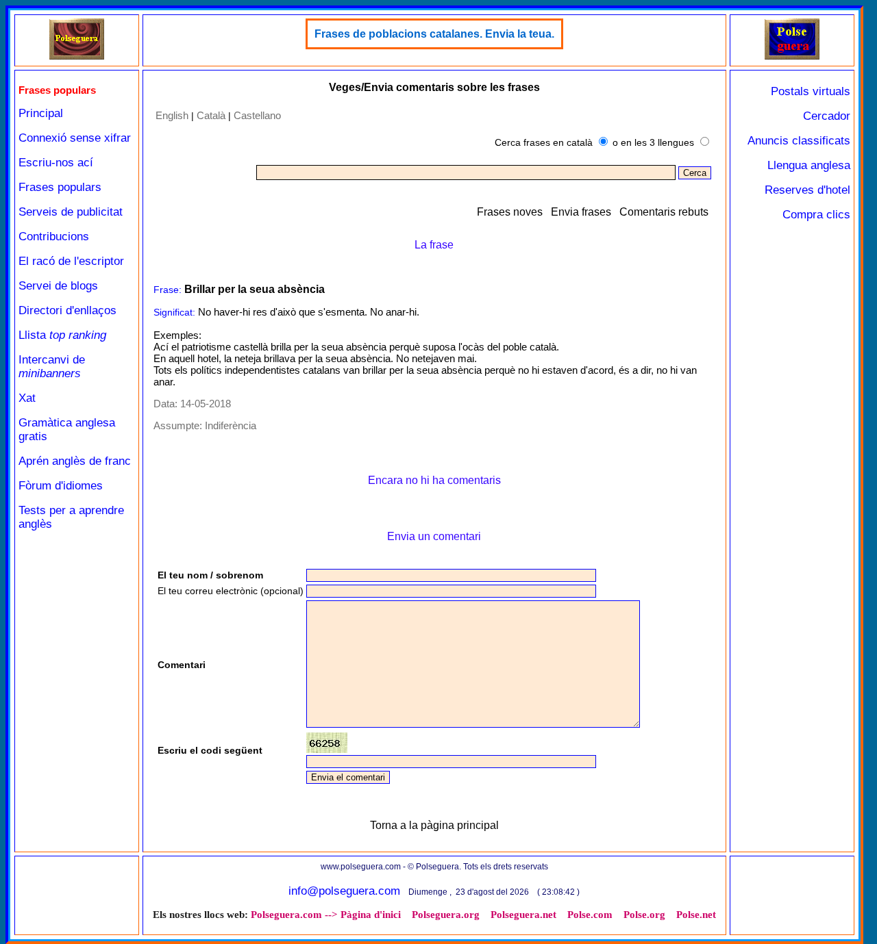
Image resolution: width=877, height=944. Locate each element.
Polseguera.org (446, 914)
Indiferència (230, 425)
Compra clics (816, 214)
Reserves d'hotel (807, 189)
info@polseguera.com (344, 890)
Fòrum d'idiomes (60, 485)
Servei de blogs (58, 285)
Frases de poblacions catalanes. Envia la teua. (434, 34)
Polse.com (590, 914)
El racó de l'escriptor (71, 261)
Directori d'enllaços (67, 310)
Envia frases (581, 212)
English (172, 115)
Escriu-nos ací (55, 162)
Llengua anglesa (808, 165)
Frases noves (510, 212)
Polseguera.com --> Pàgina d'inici (326, 914)
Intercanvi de (51, 366)
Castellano (257, 115)
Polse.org (644, 914)
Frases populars (59, 187)
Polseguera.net (523, 914)
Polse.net (696, 914)
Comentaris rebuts (663, 212)
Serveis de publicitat (70, 211)
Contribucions (53, 236)
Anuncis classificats (799, 140)
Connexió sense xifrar (74, 137)
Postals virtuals (810, 91)
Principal (40, 113)
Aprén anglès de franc (74, 461)
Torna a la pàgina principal (434, 825)
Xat (27, 398)
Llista (62, 335)
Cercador (826, 116)
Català (211, 115)
